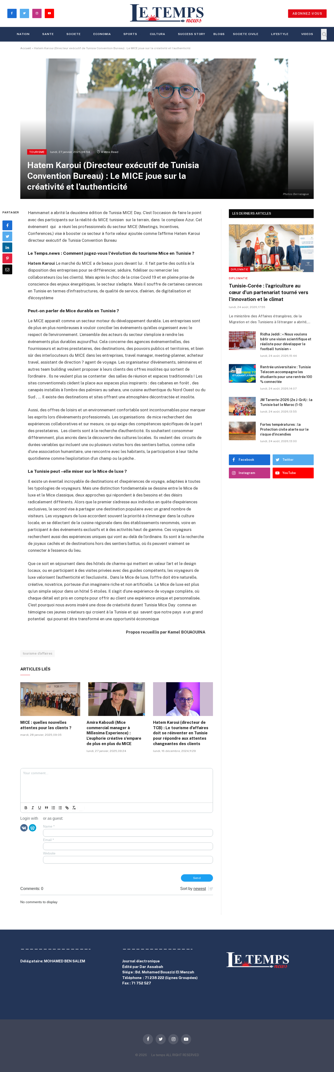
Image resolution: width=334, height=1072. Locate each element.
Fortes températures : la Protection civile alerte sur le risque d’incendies (284, 429)
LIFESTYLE (280, 34)
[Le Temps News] (166, 13)
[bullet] (60, 808)
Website (49, 853)
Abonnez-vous (307, 13)
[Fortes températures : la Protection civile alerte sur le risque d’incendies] (242, 431)
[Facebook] (7, 226)
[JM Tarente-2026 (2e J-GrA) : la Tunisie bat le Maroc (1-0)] (242, 406)
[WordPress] (32, 828)
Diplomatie (239, 269)
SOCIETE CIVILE (245, 34)
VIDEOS (307, 34)
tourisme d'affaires (37, 653)
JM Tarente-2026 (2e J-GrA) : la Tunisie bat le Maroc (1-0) (286, 402)
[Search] (324, 34)
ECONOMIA (102, 34)
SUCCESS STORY (191, 34)
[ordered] (53, 808)
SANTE (48, 34)
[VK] (24, 828)
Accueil (25, 48)
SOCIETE (74, 34)
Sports (130, 34)
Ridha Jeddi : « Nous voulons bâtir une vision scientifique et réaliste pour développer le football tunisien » (285, 341)
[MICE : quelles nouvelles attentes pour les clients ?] (50, 699)
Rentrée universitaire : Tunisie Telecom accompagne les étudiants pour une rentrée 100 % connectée (286, 374)
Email (48, 840)
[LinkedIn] (7, 248)
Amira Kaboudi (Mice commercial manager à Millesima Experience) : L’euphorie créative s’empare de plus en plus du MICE (114, 733)
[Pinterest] (7, 259)
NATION (23, 34)
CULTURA (157, 34)
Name (49, 826)
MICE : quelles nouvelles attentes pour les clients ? (45, 725)
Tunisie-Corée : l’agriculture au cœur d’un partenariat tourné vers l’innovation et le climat (268, 292)
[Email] (7, 270)
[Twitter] (7, 237)
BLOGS (219, 34)
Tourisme (37, 151)
